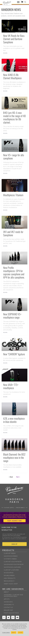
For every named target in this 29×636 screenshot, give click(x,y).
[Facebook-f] (4, 617)
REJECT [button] (13, 632)
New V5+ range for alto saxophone (13, 156)
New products (9, 578)
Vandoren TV (9, 604)
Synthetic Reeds (10, 559)
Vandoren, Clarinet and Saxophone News (13, 595)
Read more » (5, 53)
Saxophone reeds (11, 556)
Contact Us (8, 607)
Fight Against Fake (11, 613)
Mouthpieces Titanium (13, 195)
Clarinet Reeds (10, 553)
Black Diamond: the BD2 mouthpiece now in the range (14, 457)
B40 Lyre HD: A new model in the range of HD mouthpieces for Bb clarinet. (14, 117)
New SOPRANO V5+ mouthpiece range (12, 315)
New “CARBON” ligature (14, 354)
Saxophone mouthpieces (14, 564)
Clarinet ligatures (11, 570)
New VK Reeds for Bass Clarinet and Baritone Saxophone (14, 39)
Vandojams (8, 602)
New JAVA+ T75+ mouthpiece (10, 386)
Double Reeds (9, 575)
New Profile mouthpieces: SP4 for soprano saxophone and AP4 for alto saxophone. (14, 272)
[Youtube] (17, 617)
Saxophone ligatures (12, 567)
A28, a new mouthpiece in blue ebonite (14, 420)
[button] (18, 2)
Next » (18, 477)
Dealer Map (8, 610)
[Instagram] (13, 617)
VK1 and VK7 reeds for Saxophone (13, 233)
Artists (7, 599)
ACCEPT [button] (20, 632)
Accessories (8, 572)
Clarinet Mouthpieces (13, 561)
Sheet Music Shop (11, 583)
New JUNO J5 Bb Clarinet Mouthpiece (12, 76)
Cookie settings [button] (6, 632)
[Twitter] (8, 617)
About (6, 592)
